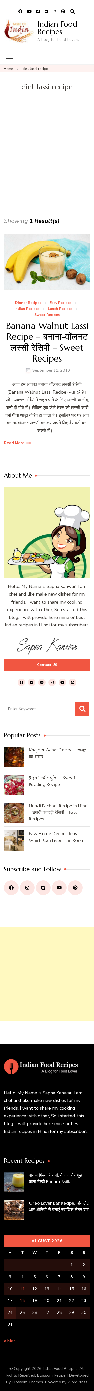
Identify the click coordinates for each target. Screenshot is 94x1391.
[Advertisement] (47, 166)
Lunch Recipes (60, 309)
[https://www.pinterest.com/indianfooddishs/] (75, 887)
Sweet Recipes (47, 315)
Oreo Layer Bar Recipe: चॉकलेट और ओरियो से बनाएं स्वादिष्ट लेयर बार (59, 1206)
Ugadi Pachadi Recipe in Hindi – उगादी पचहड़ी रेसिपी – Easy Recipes (59, 812)
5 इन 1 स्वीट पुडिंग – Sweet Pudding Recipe (52, 781)
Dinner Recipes (28, 303)
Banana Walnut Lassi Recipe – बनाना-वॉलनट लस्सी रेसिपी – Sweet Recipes (47, 342)
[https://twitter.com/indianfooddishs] (43, 887)
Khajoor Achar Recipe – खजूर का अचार (57, 753)
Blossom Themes (27, 1382)
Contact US (47, 664)
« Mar (9, 1341)
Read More (14, 443)
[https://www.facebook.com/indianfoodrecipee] (11, 887)
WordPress (77, 1382)
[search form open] (72, 11)
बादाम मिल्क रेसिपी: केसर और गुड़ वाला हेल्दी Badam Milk (55, 1178)
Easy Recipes (60, 303)
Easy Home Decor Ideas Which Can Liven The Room (57, 837)
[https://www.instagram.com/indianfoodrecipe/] (27, 887)
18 (22, 1300)
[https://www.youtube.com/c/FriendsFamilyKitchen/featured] (59, 887)
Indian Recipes (26, 309)
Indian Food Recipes (57, 27)
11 (22, 1289)
